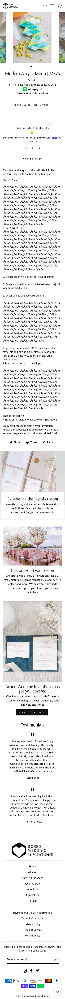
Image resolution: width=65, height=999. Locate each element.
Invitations (32, 872)
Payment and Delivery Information (32, 912)
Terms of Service (32, 930)
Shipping (21, 93)
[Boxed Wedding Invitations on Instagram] (25, 971)
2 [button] (34, 67)
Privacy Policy (32, 924)
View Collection (32, 712)
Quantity (32, 141)
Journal (32, 901)
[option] (33, 37)
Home (32, 866)
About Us (32, 889)
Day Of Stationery (32, 878)
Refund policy (32, 935)
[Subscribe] (56, 959)
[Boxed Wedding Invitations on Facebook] (31, 971)
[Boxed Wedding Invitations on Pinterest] (38, 971)
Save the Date (32, 883)
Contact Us (32, 895)
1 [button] (31, 67)
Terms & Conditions (32, 918)
